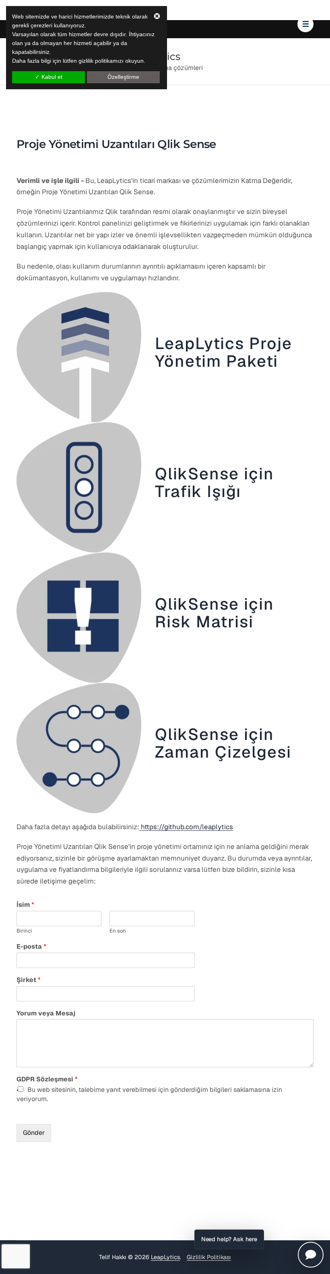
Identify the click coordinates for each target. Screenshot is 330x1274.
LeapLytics (165, 1257)
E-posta (31, 947)
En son (117, 931)
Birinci (24, 931)
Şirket (28, 980)
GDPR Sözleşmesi (47, 1079)
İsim (25, 905)
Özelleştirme (123, 77)
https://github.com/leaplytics (186, 826)
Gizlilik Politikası (209, 1257)
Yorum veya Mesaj (45, 1013)
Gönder (34, 1132)
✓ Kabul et (48, 77)
